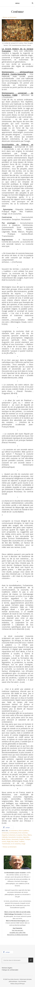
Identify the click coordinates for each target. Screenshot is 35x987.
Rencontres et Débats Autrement (17, 935)
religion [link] (14, 309)
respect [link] (5, 540)
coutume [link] (5, 87)
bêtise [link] (15, 768)
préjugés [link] (17, 476)
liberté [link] (19, 709)
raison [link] (15, 302)
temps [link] (30, 162)
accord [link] (30, 561)
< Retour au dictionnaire (9, 17)
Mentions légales (7, 968)
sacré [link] (22, 375)
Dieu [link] (4, 558)
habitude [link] (6, 76)
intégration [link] (15, 671)
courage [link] (30, 487)
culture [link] (5, 594)
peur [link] (31, 456)
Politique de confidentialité (10, 970)
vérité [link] (4, 302)
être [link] (11, 420)
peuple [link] (23, 480)
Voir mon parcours (17, 930)
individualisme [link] (22, 538)
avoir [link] (15, 160)
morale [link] (30, 662)
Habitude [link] (15, 55)
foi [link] (17, 387)
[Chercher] (30, 960)
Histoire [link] (23, 422)
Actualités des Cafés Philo (17, 932)
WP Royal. (22, 983)
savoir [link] (4, 682)
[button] (7, 827)
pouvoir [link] (15, 335)
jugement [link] (5, 770)
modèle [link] (30, 611)
